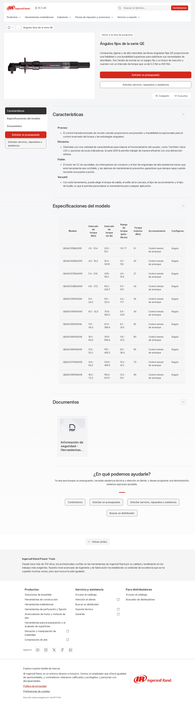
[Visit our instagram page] (46, 650)
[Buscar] (119, 8)
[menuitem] (14, 17)
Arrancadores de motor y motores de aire (45, 616)
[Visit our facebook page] (62, 650)
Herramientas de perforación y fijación (46, 609)
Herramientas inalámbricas (39, 604)
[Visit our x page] (54, 650)
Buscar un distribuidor (87, 604)
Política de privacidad (34, 686)
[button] (122, 114)
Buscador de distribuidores (140, 599)
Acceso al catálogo (86, 594)
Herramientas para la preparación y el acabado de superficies (45, 624)
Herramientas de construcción (41, 599)
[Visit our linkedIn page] (70, 650)
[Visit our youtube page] (38, 650)
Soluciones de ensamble (38, 594)
